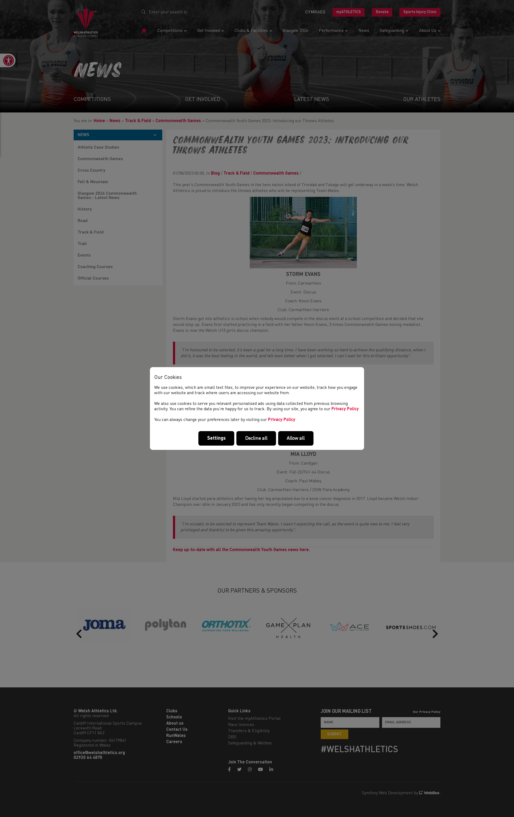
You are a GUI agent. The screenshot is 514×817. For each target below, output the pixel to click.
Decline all (256, 438)
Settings (216, 438)
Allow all (296, 438)
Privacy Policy (345, 409)
